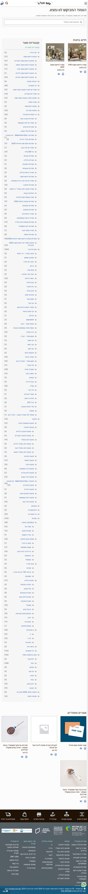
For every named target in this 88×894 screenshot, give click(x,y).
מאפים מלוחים (26, 626)
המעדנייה (27, 622)
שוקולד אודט (29, 369)
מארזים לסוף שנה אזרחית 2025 (22, 143)
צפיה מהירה (81, 71)
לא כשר (31, 671)
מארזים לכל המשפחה (81, 877)
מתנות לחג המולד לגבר (23, 448)
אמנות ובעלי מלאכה (27, 539)
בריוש (32, 266)
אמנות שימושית (26, 547)
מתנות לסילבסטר (31, 106)
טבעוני (31, 688)
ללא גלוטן (30, 684)
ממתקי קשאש (29, 258)
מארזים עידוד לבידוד (26, 139)
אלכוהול (28, 642)
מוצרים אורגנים (26, 601)
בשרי (32, 680)
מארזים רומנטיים (28, 164)
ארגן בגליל (30, 291)
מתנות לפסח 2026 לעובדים (27, 692)
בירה (29, 638)
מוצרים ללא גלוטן (25, 597)
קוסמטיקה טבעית (28, 522)
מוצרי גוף (28, 527)
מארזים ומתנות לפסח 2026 (24, 201)
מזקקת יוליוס (29, 353)
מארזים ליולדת (29, 160)
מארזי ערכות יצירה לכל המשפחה (22, 181)
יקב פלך (31, 303)
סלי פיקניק (27, 589)
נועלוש (31, 378)
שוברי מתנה (32, 102)
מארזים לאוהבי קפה (27, 119)
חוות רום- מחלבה (28, 274)
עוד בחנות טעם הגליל (30, 842)
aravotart (30, 320)
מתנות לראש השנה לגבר (25, 69)
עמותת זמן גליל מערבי (13, 851)
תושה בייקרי (30, 373)
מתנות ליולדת (29, 489)
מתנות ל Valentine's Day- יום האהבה (20, 481)
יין (30, 634)
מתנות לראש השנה (30, 57)
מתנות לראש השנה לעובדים (24, 61)
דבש (29, 618)
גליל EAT (30, 402)
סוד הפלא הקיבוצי (27, 407)
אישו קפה (30, 270)
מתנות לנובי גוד (31, 110)
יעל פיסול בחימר (28, 311)
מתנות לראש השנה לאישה (25, 65)
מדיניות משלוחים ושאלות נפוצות (12, 845)
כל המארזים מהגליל (30, 114)
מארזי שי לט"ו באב (27, 148)
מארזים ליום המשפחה (26, 226)
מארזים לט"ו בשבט (27, 131)
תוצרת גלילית (29, 580)
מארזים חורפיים (28, 127)
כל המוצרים (33, 86)
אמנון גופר (30, 299)
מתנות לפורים (29, 456)
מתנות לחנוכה (29, 427)
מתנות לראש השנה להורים (25, 77)
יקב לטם (31, 349)
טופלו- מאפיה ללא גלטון (25, 307)
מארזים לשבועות (28, 206)
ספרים (29, 568)
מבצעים (34, 506)
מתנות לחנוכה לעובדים (23, 436)
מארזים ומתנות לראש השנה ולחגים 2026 (22, 239)
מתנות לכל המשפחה (26, 469)
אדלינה (31, 316)
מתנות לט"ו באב (28, 502)
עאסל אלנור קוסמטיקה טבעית (23, 328)
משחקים (28, 576)
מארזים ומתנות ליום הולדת (24, 222)
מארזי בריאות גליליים (27, 172)
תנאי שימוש (14, 860)
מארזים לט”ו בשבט (79, 844)
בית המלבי (30, 287)
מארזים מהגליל (80, 841)
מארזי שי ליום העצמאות (26, 123)
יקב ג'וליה (33, 52)
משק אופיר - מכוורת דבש (25, 361)
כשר (32, 663)
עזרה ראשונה (26, 535)
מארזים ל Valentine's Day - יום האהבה (20, 135)
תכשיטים (28, 556)
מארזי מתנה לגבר (28, 230)
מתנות (34, 419)
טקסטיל (28, 560)
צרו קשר (15, 863)
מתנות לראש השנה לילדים (25, 73)
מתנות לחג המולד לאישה (22, 452)
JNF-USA (14, 856)
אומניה (31, 411)
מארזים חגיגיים (29, 156)
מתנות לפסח (32, 696)
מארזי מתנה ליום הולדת (79, 871)
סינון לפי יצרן (32, 249)
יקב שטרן (30, 340)
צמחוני (31, 667)
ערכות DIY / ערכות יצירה (22, 572)
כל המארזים (32, 514)
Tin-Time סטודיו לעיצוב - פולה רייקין (21, 415)
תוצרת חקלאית (25, 584)
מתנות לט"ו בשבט (27, 477)
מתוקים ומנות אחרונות (23, 613)
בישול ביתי (30, 647)
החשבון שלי (14, 867)
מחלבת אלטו (29, 295)
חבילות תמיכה (32, 81)
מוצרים (34, 518)
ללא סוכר (30, 659)
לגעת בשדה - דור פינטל (25, 254)
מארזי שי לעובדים (31, 94)
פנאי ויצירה (30, 564)
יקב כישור (30, 344)
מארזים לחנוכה (28, 185)
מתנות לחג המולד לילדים (22, 444)
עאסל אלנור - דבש (27, 324)
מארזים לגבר (81, 882)
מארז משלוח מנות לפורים (25, 197)
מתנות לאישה (29, 460)
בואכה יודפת (29, 278)
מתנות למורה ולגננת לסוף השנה (25, 98)
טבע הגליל (30, 282)
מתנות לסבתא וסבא (27, 493)
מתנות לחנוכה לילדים (23, 431)
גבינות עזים (27, 609)
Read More (85, 748)
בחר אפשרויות (26, 756)
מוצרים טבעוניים (25, 593)
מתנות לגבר (30, 464)
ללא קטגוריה (32, 510)
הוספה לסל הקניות (85, 71)
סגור (4, 891)
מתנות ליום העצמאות (26, 498)
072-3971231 (66, 891)
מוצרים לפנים (26, 531)
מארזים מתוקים (28, 210)
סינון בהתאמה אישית (30, 655)
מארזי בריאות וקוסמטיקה (25, 218)
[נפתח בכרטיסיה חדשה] (83, 884)
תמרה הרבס (29, 357)
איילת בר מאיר (29, 398)
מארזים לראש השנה (27, 177)
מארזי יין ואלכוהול (28, 214)
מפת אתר (15, 874)
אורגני (32, 676)
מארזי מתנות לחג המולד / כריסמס (22, 189)
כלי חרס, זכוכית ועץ (24, 551)
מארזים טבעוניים (28, 168)
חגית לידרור (30, 382)
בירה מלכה (30, 332)
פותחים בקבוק (29, 193)
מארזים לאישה (29, 234)
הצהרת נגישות (13, 870)
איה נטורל (30, 365)
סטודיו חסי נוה (29, 394)
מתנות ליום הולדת (27, 473)
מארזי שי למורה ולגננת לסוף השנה (25, 90)
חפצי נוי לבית (26, 543)
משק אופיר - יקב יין (27, 336)
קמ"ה (32, 386)
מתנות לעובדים (28, 485)
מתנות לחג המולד (27, 440)
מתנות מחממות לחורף (26, 423)
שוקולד (28, 605)
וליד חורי (31, 390)
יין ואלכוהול (30, 630)
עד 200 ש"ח (29, 152)
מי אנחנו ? (15, 841)
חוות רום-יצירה (29, 262)
